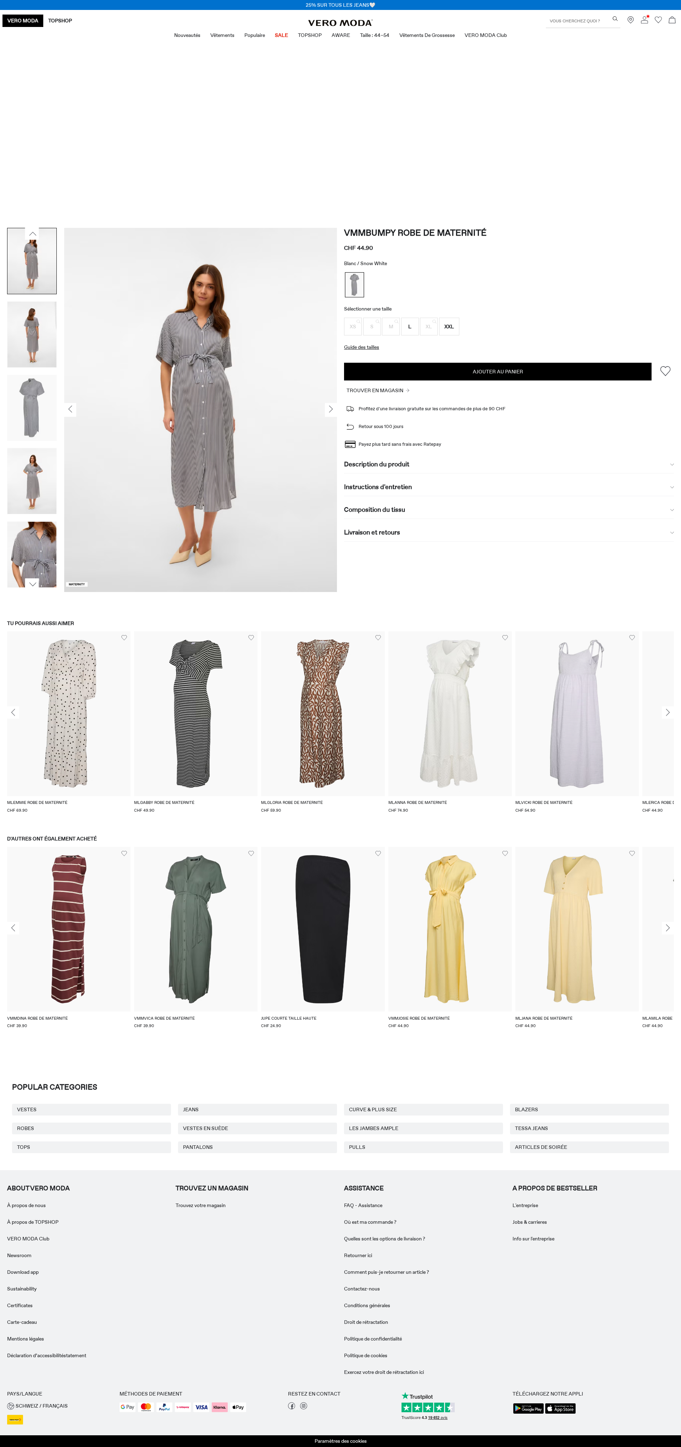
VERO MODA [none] (22, 20)
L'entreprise (525, 1205)
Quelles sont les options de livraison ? (384, 1239)
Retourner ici (358, 1255)
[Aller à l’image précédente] (32, 234)
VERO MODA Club (28, 1239)
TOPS (23, 1147)
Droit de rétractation (366, 1322)
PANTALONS (198, 1147)
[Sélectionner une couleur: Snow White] (354, 284)
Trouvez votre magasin (201, 1205)
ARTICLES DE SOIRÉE (541, 1147)
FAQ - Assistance (363, 1205)
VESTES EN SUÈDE (205, 1128)
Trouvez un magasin (212, 1188)
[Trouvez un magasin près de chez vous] (630, 21)
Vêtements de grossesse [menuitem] (427, 35)
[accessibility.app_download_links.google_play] (528, 1413)
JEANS (191, 1109)
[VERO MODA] (340, 24)
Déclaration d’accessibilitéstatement (46, 1355)
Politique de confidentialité (373, 1339)
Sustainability (22, 1289)
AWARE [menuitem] (341, 35)
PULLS (357, 1147)
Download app (23, 1272)
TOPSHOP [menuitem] (310, 35)
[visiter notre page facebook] (291, 1407)
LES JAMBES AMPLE (373, 1128)
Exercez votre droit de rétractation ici (384, 1372)
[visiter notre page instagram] (303, 1407)
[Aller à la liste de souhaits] (658, 21)
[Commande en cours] (672, 20)
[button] (353, 326)
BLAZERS (526, 1109)
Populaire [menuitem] (254, 35)
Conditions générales (367, 1305)
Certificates (20, 1305)
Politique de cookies (365, 1355)
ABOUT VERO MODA (38, 1188)
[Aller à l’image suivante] (32, 584)
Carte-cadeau (22, 1322)
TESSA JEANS (531, 1128)
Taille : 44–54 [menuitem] (374, 35)
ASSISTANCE (364, 1188)
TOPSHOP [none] (60, 20)
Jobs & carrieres (530, 1222)
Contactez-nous (362, 1289)
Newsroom (19, 1255)
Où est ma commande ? (370, 1222)
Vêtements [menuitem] (222, 35)
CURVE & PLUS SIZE (373, 1109)
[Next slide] (668, 712)
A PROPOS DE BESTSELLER (555, 1188)
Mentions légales (25, 1339)
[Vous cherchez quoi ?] (615, 18)
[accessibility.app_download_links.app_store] (560, 1413)
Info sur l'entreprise (533, 1239)
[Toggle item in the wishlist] (665, 371)
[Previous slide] (13, 712)
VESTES (27, 1109)
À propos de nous (26, 1205)
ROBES (25, 1128)
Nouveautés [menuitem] (187, 35)
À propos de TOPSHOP (33, 1222)
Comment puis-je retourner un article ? (386, 1272)
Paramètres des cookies (341, 1441)
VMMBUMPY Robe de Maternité (415, 232)
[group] (69, 726)
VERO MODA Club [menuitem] (486, 35)
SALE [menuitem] (281, 35)
